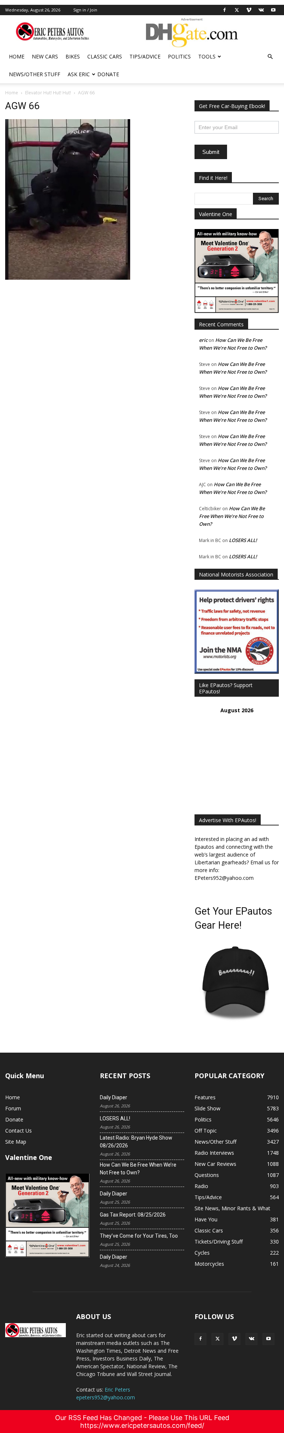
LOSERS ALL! (243, 540)
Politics (179, 56)
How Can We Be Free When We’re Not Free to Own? (232, 516)
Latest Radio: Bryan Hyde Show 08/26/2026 (136, 1141)
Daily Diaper (113, 1097)
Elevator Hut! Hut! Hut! (48, 93)
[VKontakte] (261, 10)
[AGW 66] (67, 278)
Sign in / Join (85, 10)
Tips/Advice (144, 56)
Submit (210, 152)
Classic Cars (104, 56)
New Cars (45, 56)
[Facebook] (224, 10)
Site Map (15, 1141)
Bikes (72, 56)
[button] (270, 56)
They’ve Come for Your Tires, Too (139, 1236)
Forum (13, 1108)
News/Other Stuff (34, 74)
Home (16, 56)
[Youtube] (273, 10)
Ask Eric (79, 74)
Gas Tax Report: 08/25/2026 (133, 1215)
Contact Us (18, 1130)
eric (203, 340)
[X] (236, 10)
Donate (108, 74)
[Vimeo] (248, 10)
